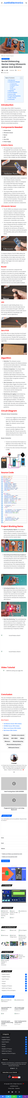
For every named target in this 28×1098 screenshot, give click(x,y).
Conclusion (12, 99)
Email (2, 843)
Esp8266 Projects (6, 976)
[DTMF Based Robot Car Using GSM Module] (23, 943)
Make (22, 738)
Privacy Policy (11, 1088)
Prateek (5, 70)
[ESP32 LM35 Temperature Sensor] (5, 937)
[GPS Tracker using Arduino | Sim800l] (23, 912)
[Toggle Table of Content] (20, 78)
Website (3, 848)
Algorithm (11, 90)
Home (3, 55)
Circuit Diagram (13, 92)
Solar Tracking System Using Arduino (20, 1021)
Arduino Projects (10, 55)
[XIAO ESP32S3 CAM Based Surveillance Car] (14, 919)
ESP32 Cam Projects (7, 988)
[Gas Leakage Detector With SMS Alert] (14, 956)
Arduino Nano (14, 83)
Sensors (7, 741)
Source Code (12, 94)
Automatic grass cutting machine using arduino (7, 1022)
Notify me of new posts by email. (9, 856)
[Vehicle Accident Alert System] (23, 956)
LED (12, 87)
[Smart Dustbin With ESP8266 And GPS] (23, 932)
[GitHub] (15, 1068)
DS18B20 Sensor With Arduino (12, 726)
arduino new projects (18, 735)
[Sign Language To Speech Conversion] (5, 963)
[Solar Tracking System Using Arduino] (21, 1016)
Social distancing (18, 741)
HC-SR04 (14, 738)
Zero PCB (13, 89)
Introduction (12, 80)
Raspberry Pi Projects (7, 985)
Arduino (6, 735)
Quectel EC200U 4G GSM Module (6, 1008)
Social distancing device (14, 744)
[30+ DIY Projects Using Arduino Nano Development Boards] (14, 943)
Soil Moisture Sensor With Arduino (13, 723)
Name (2, 837)
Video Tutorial (12, 97)
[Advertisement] (14, 22)
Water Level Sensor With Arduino (12, 728)
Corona (6, 738)
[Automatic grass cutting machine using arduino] (5, 919)
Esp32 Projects (5, 979)
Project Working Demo (15, 96)
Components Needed (14, 82)
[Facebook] (11, 1068)
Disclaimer (17, 1088)
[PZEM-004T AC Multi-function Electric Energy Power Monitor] (5, 913)
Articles (3, 983)
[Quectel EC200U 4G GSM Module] (14, 912)
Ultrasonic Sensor (15, 85)
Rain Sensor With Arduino (10, 730)
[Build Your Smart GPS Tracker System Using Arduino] (5, 956)
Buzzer (12, 86)
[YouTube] (13, 1068)
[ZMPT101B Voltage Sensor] (14, 937)
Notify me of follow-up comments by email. (12, 853)
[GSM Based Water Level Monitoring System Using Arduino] (5, 943)
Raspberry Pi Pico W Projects (9, 990)
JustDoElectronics (14, 1086)
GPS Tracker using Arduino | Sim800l (19, 1008)
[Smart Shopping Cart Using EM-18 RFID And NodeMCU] (14, 932)
